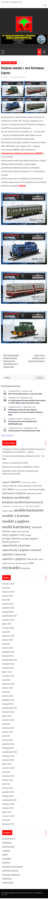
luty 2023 (6, 736)
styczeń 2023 (7, 740)
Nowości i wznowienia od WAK (15, 463)
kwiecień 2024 (8, 684)
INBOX (5, 855)
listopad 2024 (8, 656)
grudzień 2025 (8, 608)
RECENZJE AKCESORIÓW (12, 867)
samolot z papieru (14, 559)
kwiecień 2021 (8, 824)
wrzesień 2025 (8, 620)
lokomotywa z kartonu (18, 506)
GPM (4, 489)
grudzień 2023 (8, 700)
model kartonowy (16, 527)
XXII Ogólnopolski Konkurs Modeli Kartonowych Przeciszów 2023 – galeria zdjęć (11, 361)
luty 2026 (6, 600)
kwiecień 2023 (8, 728)
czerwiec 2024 (8, 676)
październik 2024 (9, 660)
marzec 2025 (7, 640)
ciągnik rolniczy (26, 482)
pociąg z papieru (30, 538)
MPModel (37, 527)
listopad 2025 (8, 612)
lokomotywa (6, 506)
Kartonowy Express (14, 493)
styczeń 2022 (7, 788)
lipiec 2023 (6, 716)
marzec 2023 (7, 732)
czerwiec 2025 (8, 628)
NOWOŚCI (13, 62)
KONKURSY (7, 859)
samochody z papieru (16, 550)
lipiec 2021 (6, 812)
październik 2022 (9, 752)
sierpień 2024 (8, 668)
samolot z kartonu (14, 554)
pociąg (28, 535)
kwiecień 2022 (8, 776)
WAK (31, 563)
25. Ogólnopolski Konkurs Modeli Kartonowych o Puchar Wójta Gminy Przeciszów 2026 (27, 401)
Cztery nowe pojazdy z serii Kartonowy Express (36, 358)
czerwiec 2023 (8, 720)
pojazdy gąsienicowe (11, 542)
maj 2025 (6, 632)
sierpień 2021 (8, 808)
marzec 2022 (7, 780)
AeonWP (4, 894)
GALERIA (6, 851)
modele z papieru (15, 521)
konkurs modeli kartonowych (22, 502)
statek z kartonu (8, 563)
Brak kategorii (8, 847)
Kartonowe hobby (37, 489)
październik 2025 (9, 616)
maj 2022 (6, 772)
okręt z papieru (10, 535)
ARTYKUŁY (5, 62)
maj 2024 (6, 680)
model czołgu (7, 511)
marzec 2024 (7, 688)
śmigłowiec (26, 568)
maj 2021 (6, 820)
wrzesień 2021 (8, 804)
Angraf (6, 482)
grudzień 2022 (8, 744)
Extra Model (37, 486)
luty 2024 (6, 692)
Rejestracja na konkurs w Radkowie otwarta (21, 467)
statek (40, 559)
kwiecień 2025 (8, 636)
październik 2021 (9, 800)
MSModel (6, 531)
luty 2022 (6, 784)
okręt (14, 531)
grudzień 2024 (8, 652)
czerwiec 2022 (8, 768)
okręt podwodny (24, 532)
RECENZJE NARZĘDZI (11, 875)
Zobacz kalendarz (7, 435)
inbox (10, 489)
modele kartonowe (29, 510)
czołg (34, 482)
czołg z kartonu (9, 486)
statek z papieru (22, 563)
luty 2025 (6, 644)
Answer (15, 482)
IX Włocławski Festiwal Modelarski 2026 (24, 430)
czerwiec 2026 (8, 584)
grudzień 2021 (8, 792)
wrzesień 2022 (8, 756)
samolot (36, 550)
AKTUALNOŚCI (8, 839)
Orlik (22, 535)
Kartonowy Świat (34, 493)
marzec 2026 (7, 596)
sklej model (32, 559)
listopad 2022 (8, 748)
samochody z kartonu (16, 545)
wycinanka (11, 568)
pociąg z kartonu (11, 538)
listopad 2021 (7, 796)
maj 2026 (6, 588)
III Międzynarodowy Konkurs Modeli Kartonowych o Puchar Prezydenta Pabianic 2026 (25, 412)
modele (5, 77)
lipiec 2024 (6, 672)
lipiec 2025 (6, 624)
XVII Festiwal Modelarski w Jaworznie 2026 (25, 394)
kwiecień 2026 (8, 592)
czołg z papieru (24, 486)
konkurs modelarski (16, 497)
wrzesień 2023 (8, 712)
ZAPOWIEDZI (8, 883)
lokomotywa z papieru (33, 506)
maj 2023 (6, 724)
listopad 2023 (8, 704)
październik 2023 (9, 708)
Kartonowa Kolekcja (21, 489)
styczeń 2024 (7, 696)
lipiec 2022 (6, 764)
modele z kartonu (15, 516)
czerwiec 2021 (8, 816)
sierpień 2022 (8, 760)
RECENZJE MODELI (10, 871)
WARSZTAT (7, 879)
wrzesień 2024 (8, 664)
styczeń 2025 (7, 648)
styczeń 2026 (7, 604)
